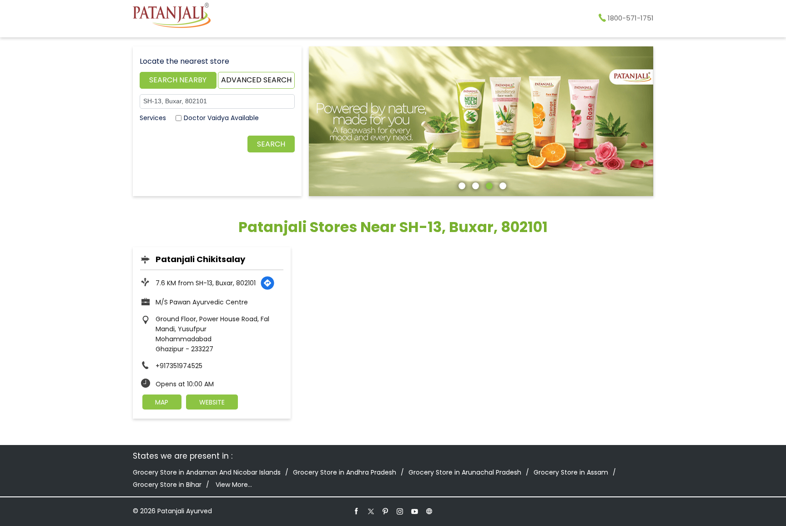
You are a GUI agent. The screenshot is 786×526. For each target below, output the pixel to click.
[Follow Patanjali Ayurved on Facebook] (356, 511)
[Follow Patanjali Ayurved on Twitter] (371, 511)
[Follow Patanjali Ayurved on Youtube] (414, 511)
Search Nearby (178, 80)
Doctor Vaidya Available (221, 117)
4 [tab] (501, 184)
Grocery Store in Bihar (167, 484)
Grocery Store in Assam (571, 472)
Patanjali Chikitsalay (200, 259)
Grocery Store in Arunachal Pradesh (464, 472)
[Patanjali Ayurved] (172, 17)
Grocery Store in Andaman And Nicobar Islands (207, 472)
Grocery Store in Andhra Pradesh (344, 472)
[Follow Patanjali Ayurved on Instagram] (400, 511)
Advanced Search (256, 80)
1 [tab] (460, 184)
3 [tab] (488, 184)
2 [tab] (474, 184)
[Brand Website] (429, 511)
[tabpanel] (481, 121)
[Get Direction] (267, 283)
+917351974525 (179, 365)
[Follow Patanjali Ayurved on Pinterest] (385, 511)
